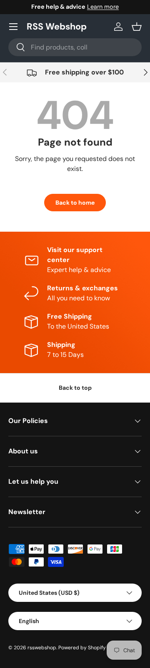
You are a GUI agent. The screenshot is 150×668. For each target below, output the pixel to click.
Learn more (103, 6)
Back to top (75, 387)
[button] (137, 26)
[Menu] (13, 26)
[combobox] (75, 47)
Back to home (75, 202)
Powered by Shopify (82, 647)
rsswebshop (42, 647)
